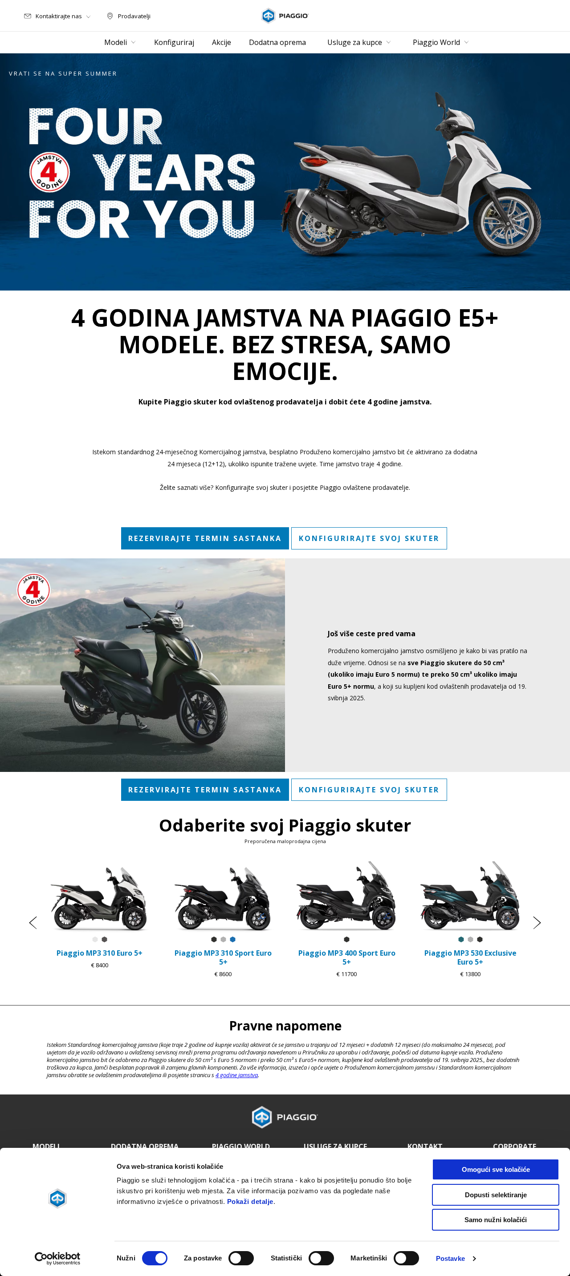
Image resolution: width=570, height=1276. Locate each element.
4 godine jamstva (237, 1075)
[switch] (241, 1258)
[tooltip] (95, 940)
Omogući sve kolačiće (496, 1169)
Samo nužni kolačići (495, 1220)
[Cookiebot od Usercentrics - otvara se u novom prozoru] (58, 1258)
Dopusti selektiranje (496, 1195)
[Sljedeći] (537, 923)
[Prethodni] (32, 923)
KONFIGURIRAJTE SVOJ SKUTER (369, 538)
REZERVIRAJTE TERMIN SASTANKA (205, 538)
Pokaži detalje (250, 1201)
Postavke (450, 1258)
